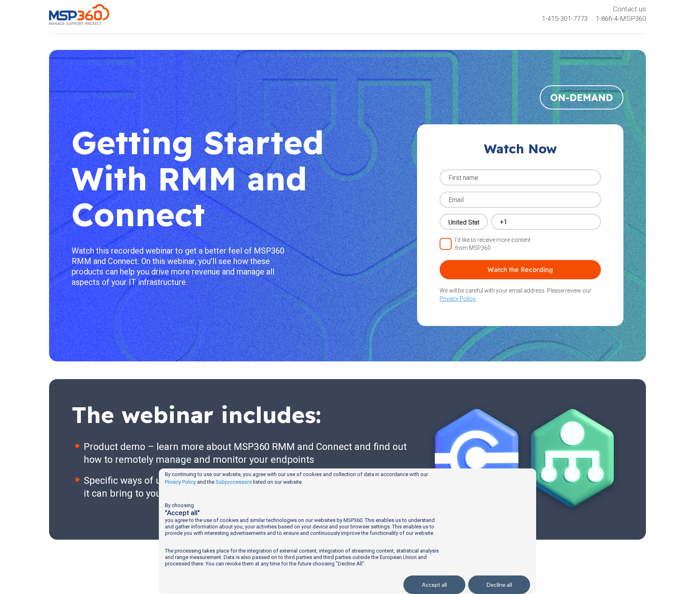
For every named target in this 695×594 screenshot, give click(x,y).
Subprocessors (234, 482)
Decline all (499, 584)
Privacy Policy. (458, 298)
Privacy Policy (180, 482)
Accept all (434, 584)
